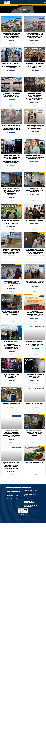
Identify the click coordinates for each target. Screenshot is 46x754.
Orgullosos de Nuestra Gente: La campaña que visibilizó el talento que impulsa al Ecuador (35, 66)
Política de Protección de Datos (30, 519)
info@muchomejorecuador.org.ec (14, 497)
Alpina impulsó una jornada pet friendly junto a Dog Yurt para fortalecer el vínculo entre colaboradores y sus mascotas (11, 252)
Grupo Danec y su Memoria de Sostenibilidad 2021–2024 (34, 404)
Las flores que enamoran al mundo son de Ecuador (34, 463)
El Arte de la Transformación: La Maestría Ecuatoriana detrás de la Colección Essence (35, 433)
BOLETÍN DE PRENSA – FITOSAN (34, 220)
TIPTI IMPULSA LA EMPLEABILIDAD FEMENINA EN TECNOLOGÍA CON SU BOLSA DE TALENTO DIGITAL (34, 313)
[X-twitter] (27, 506)
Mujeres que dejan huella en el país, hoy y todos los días (11, 404)
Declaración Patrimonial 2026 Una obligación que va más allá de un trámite (11, 313)
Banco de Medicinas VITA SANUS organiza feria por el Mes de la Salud (35, 282)
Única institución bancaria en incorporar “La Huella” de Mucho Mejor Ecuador (35, 127)
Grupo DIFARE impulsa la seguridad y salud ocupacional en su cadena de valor (11, 283)
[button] (45, 2)
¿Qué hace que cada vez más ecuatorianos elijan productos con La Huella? (11, 95)
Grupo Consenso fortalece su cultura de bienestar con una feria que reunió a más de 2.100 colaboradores (11, 66)
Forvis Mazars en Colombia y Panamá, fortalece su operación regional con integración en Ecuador (11, 35)
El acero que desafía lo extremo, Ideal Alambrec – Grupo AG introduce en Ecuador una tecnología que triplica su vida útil (34, 96)
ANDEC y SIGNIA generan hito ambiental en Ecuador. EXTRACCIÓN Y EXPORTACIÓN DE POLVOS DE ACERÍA (34, 344)
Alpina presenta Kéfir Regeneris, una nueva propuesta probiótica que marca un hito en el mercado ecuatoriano (11, 433)
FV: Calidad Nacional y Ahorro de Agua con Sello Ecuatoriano (35, 376)
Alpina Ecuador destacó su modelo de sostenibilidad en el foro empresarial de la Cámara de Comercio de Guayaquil (11, 191)
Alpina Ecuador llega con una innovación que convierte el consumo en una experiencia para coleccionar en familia (11, 128)
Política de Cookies (18, 519)
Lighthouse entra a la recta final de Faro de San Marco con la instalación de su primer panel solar (34, 35)
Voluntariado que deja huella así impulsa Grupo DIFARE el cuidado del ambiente (11, 222)
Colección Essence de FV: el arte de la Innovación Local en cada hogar (34, 190)
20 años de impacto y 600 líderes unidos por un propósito (11, 376)
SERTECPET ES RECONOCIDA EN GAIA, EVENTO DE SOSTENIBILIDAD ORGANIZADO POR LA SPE (35, 157)
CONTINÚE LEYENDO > (11, 40)
